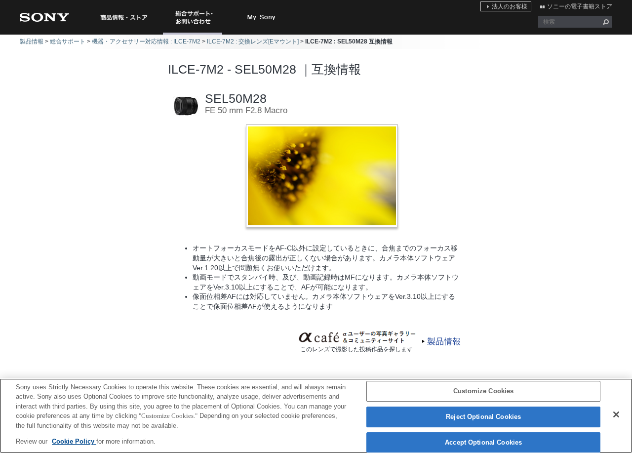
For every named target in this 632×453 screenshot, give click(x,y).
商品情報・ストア (123, 17)
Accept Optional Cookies (483, 442)
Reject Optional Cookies (483, 416)
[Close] (616, 414)
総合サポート (67, 41)
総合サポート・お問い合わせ (194, 34)
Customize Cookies (483, 391)
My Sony (261, 17)
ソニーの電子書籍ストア (579, 6)
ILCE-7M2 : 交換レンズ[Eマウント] (253, 41)
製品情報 (31, 41)
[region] (316, 415)
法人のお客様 (509, 6)
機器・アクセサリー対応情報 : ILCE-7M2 (146, 41)
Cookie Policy (74, 441)
